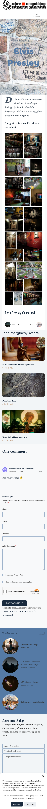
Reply (41, 471)
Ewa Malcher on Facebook (21, 469)
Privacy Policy (19, 575)
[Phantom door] (23, 385)
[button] (43, 776)
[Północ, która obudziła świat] (10, 702)
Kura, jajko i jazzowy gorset (15, 437)
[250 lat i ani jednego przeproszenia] (10, 684)
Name (5, 509)
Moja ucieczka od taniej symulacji (18, 365)
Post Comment (14, 603)
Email (5, 521)
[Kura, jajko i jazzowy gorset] (23, 421)
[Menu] (43, 15)
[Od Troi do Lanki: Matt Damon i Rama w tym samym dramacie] (10, 665)
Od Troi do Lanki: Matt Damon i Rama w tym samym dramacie (30, 665)
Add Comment (9, 546)
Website (5, 534)
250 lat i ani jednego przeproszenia (29, 683)
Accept (16, 804)
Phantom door (9, 401)
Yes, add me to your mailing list (19, 582)
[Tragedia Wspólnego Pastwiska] (10, 646)
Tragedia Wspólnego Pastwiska (29, 646)
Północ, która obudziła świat (32, 702)
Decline (30, 804)
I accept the (15, 575)
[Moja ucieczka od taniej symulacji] (23, 349)
